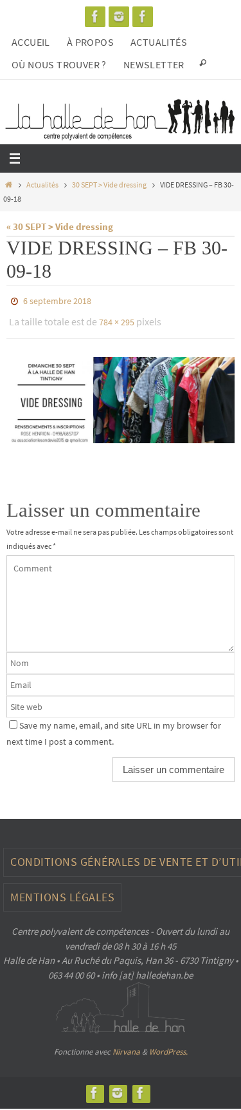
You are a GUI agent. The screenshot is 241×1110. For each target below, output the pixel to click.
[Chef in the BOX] (142, 16)
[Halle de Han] (95, 16)
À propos (90, 41)
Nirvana (126, 1045)
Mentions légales (62, 891)
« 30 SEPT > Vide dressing (59, 226)
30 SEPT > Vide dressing (109, 184)
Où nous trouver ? (59, 64)
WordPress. (168, 1045)
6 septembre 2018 (57, 300)
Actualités (158, 41)
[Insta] (119, 16)
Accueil (31, 41)
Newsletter (153, 64)
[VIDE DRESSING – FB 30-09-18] (120, 394)
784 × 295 (116, 319)
